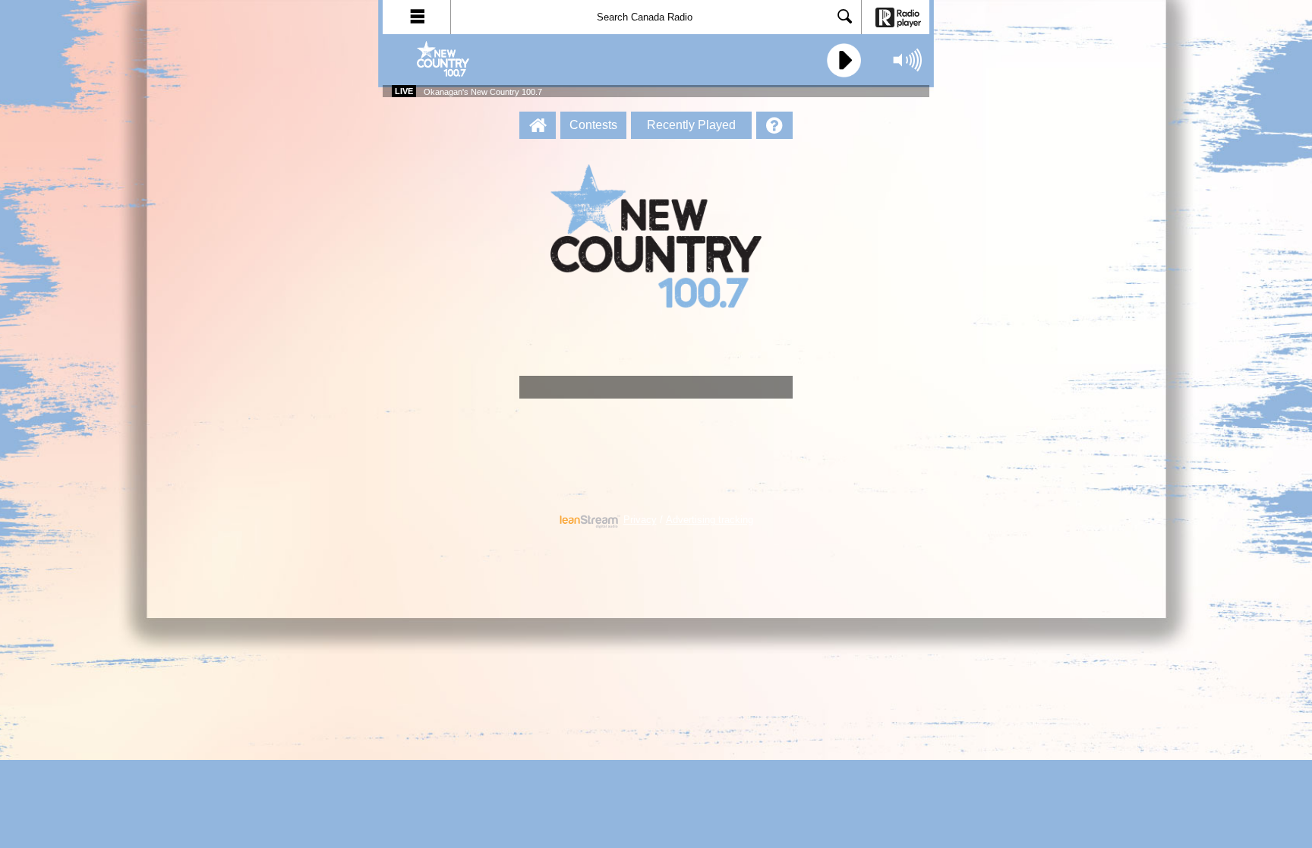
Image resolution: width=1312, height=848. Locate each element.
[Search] (845, 18)
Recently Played (691, 124)
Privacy (640, 520)
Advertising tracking (709, 520)
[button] (417, 17)
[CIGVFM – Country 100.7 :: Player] (473, 60)
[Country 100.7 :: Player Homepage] (537, 125)
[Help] (774, 125)
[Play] (842, 60)
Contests (593, 124)
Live (404, 91)
